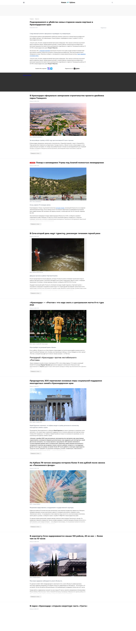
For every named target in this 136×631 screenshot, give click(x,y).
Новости (37, 19)
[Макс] (48, 68)
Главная (32, 19)
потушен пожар (60, 208)
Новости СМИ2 (27, 75)
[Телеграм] (51, 68)
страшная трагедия (44, 50)
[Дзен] (76, 68)
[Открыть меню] (23, 2)
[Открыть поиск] (112, 2)
